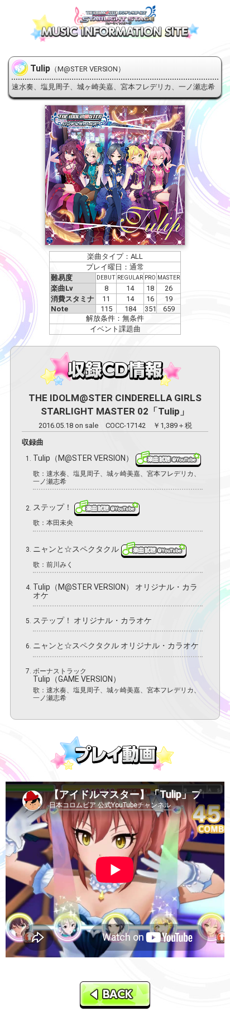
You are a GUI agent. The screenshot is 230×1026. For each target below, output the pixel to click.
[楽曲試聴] (168, 458)
